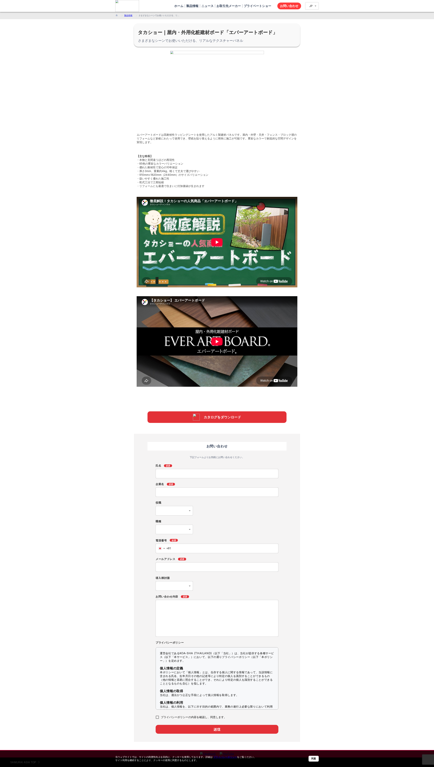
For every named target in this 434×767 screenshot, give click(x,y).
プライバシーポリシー (225, 756)
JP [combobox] (311, 6)
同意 (313, 758)
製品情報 (128, 15)
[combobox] (174, 510)
